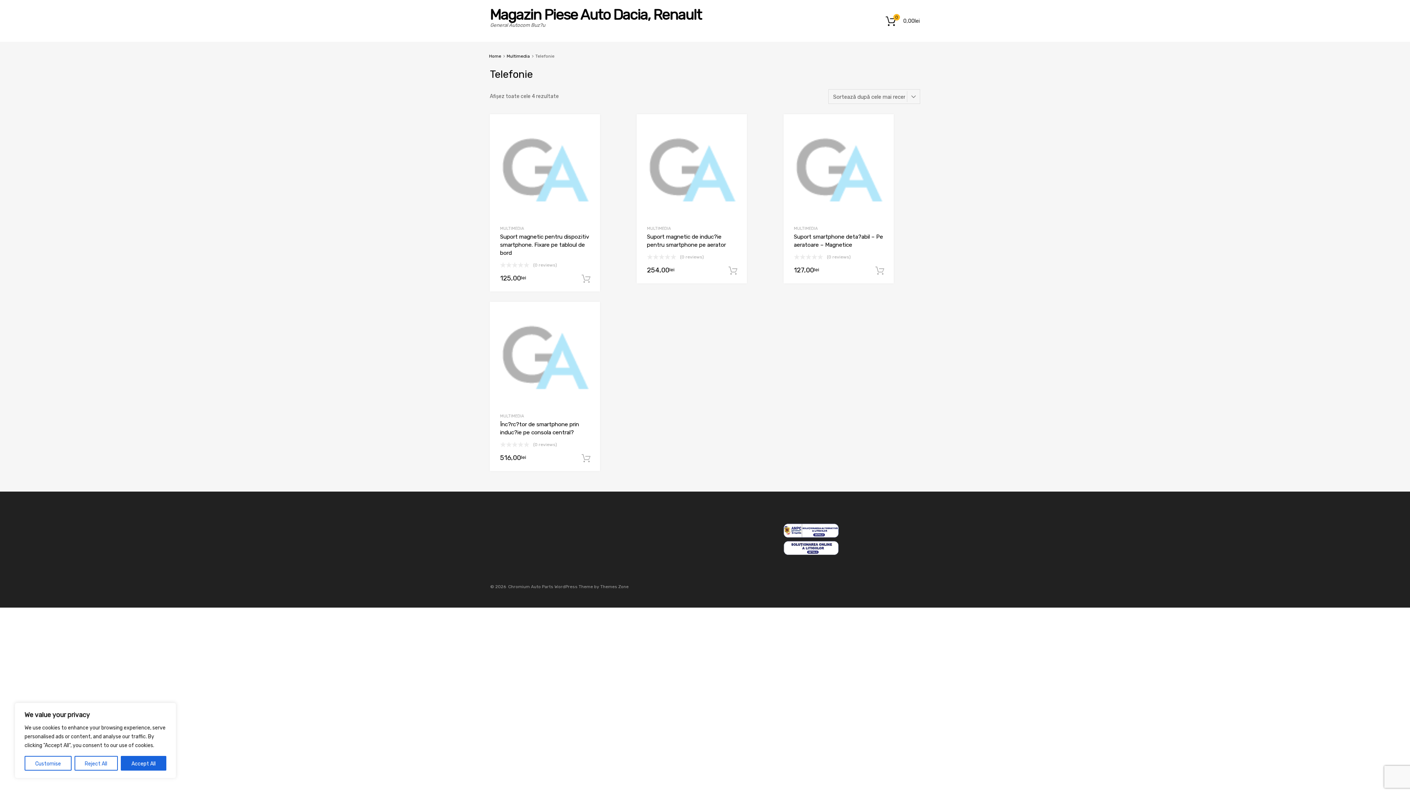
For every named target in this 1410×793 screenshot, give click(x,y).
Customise (48, 764)
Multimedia (518, 56)
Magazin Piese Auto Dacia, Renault (596, 14)
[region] (95, 740)
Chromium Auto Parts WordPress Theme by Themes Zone (568, 586)
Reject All (96, 764)
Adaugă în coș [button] (586, 279)
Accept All (143, 764)
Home (495, 56)
